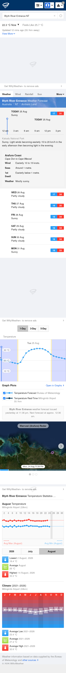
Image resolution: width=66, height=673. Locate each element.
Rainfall (29, 94)
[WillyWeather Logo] (8, 5)
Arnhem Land (29, 104)
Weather (6, 94)
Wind (18, 94)
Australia (7, 104)
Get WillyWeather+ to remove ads (21, 86)
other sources (29, 660)
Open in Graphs (54, 385)
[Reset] (54, 15)
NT (16, 104)
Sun (39, 94)
